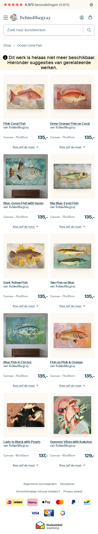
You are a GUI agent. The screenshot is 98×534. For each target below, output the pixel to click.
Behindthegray (35, 17)
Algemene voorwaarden (40, 484)
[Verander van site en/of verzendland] (91, 5)
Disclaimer (67, 484)
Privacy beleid (72, 491)
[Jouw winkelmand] (90, 17)
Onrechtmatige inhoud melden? (38, 491)
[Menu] (5, 17)
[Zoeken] (89, 30)
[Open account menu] (81, 17)
